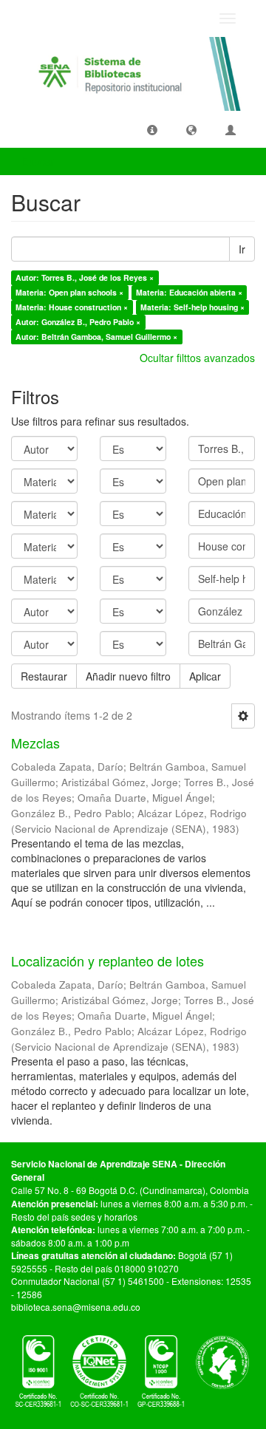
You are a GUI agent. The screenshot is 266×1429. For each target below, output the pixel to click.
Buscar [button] (40, 161)
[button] (152, 129)
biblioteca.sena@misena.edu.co (75, 1306)
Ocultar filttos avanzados (197, 357)
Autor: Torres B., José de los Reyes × (85, 277)
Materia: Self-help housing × (192, 307)
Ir (242, 249)
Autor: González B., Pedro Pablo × (78, 321)
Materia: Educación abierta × (189, 292)
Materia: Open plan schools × (69, 292)
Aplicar (205, 676)
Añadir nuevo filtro (128, 676)
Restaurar (44, 676)
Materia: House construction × (72, 307)
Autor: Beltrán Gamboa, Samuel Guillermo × (96, 336)
